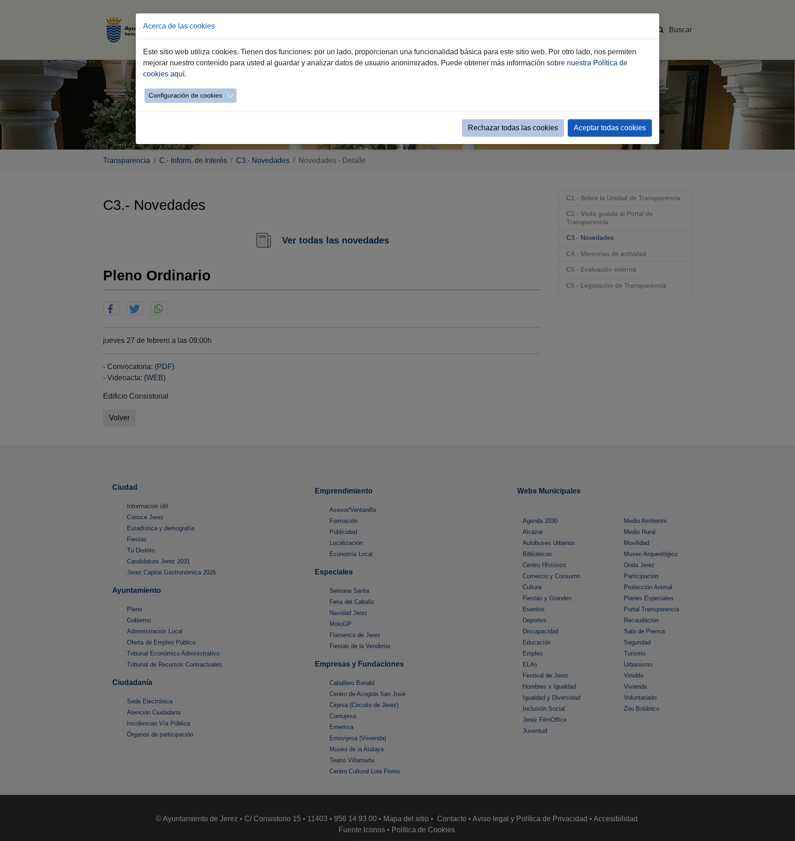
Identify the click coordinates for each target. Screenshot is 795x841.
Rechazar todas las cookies (513, 128)
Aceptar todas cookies (610, 128)
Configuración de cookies (185, 95)
